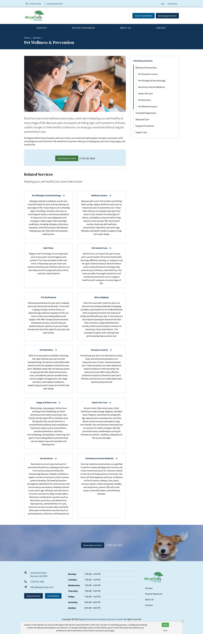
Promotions (172, 3)
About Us (125, 27)
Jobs (163, 3)
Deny (165, 630)
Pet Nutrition (144, 100)
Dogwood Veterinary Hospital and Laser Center (101, 619)
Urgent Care (141, 132)
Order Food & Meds (143, 15)
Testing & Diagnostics (145, 113)
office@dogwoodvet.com (42, 587)
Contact (161, 27)
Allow (165, 625)
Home (27, 37)
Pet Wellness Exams (147, 106)
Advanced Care (142, 119)
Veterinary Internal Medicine (151, 87)
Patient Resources (83, 27)
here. (112, 630)
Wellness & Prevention (146, 67)
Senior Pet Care (145, 93)
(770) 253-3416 (87, 158)
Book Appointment (167, 15)
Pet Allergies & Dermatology (151, 80)
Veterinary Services (143, 60)
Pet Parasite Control (148, 74)
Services (42, 27)
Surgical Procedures (144, 125)
